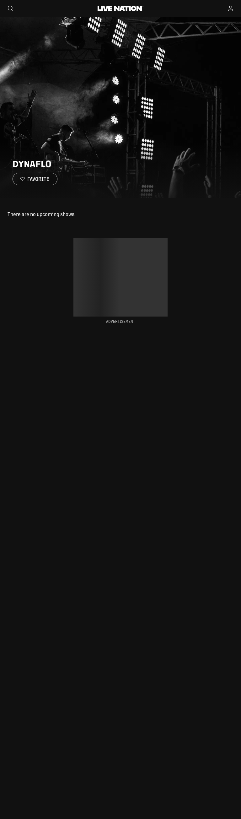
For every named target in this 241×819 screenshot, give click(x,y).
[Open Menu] (230, 8)
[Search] (10, 8)
